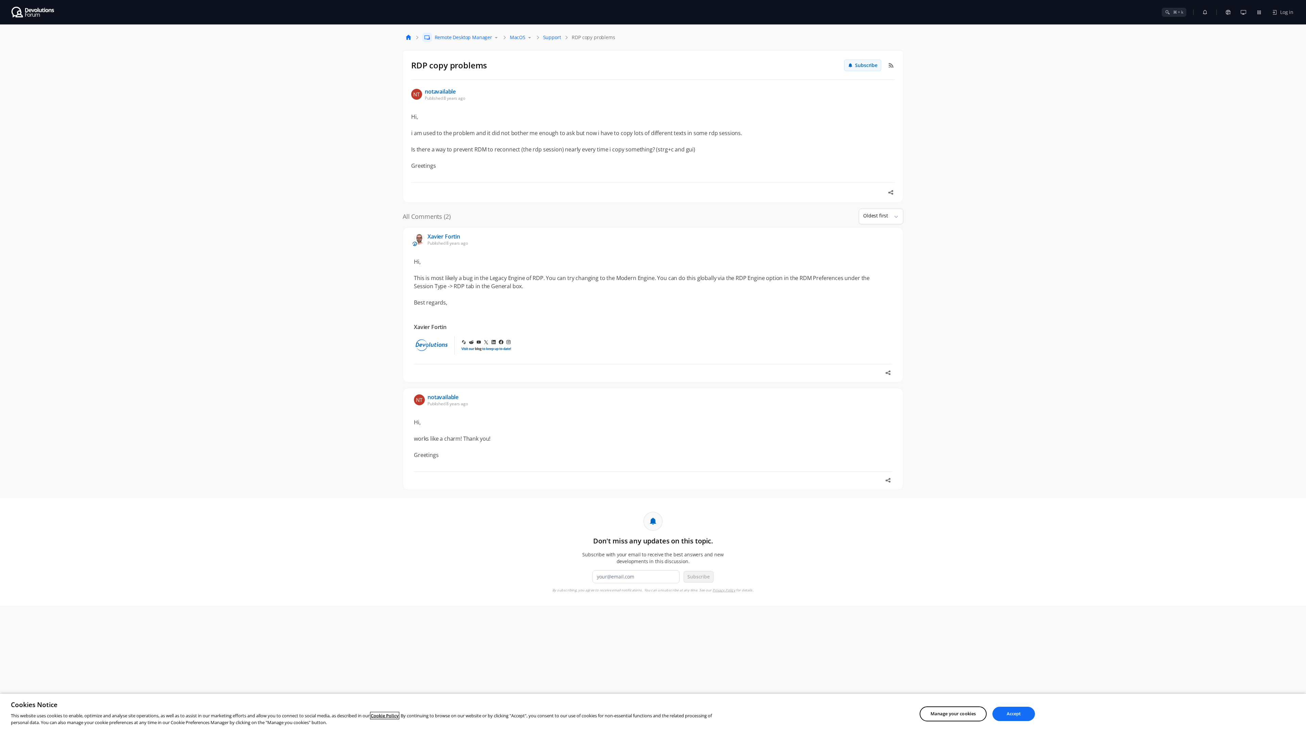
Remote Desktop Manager (463, 37)
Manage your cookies (953, 713)
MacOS (517, 37)
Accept (1014, 713)
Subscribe (866, 65)
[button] (893, 216)
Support (552, 37)
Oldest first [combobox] (875, 215)
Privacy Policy (724, 590)
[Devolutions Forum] (33, 12)
